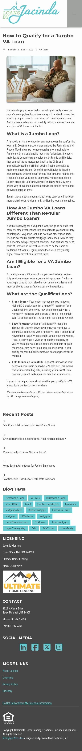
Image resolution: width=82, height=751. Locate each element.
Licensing (8, 677)
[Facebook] (35, 647)
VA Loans (43, 49)
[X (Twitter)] (47, 647)
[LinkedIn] (23, 647)
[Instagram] (59, 647)
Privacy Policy (10, 684)
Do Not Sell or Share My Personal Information (27, 703)
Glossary (7, 691)
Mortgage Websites (13, 738)
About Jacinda (10, 670)
